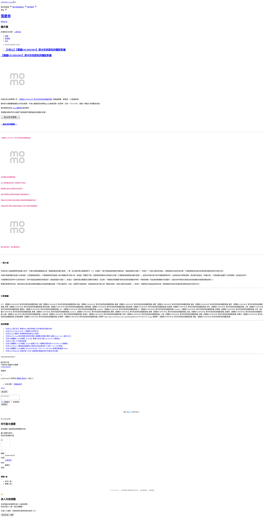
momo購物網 (17, 108)
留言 (23, 378)
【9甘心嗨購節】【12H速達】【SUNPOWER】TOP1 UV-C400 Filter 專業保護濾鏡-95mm (36, 348)
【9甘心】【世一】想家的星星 (15, 341)
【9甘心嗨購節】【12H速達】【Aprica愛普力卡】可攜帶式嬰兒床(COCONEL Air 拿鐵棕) (36, 343)
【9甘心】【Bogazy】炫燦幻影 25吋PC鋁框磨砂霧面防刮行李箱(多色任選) (31, 351)
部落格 (7, 38)
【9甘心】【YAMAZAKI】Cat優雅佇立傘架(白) (22, 331)
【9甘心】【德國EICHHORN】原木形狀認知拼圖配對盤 (35, 49)
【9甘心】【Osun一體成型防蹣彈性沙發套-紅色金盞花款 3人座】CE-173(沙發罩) (34, 346)
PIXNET (116, 490)
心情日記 (17, 32)
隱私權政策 (143, 490)
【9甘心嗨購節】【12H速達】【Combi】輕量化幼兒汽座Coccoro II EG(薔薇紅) (32, 338)
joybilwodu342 (6, 367)
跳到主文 (4, 22)
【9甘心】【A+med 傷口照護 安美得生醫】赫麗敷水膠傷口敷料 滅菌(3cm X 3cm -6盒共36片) (38, 336)
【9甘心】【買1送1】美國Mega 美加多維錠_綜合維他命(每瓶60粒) (28, 329)
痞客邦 (18, 378)
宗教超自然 (18, 384)
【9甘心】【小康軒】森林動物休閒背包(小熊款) (22, 334)
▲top (3, 388)
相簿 (6, 36)
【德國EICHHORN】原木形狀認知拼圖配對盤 (26, 55)
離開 (12, 515)
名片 (6, 41)
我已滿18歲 (5, 515)
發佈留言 (4, 404)
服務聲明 (151, 490)
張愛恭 (6, 16)
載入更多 (4, 392)
